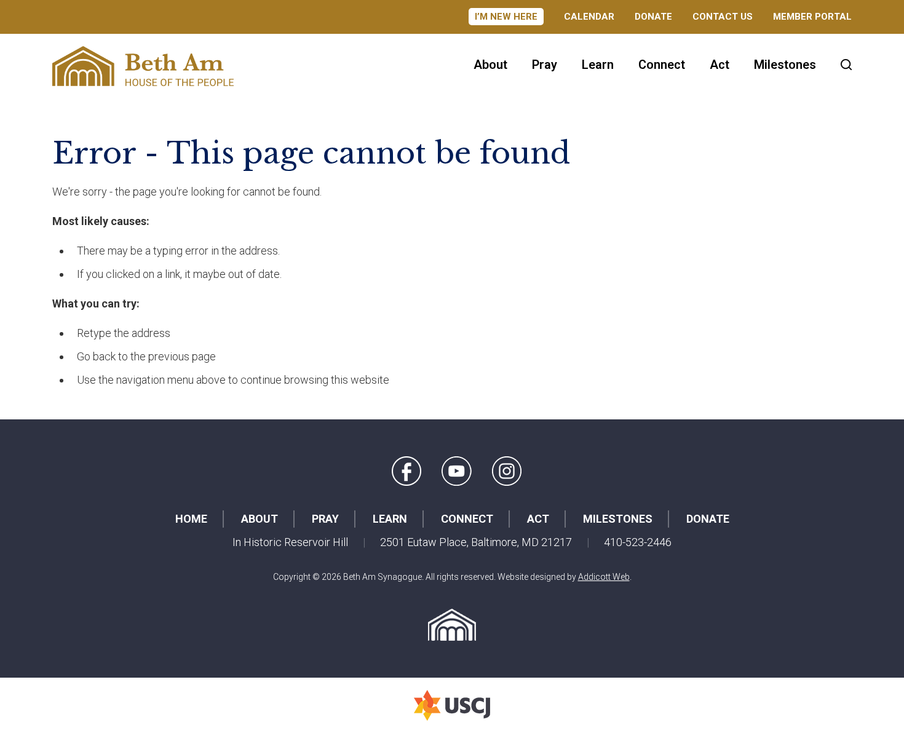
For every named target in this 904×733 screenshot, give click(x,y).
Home (191, 518)
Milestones (785, 64)
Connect (661, 64)
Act (719, 64)
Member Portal (812, 16)
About (490, 64)
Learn (598, 64)
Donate (653, 16)
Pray (544, 64)
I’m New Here (506, 16)
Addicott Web (604, 577)
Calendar (589, 16)
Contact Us (722, 16)
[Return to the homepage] (143, 66)
